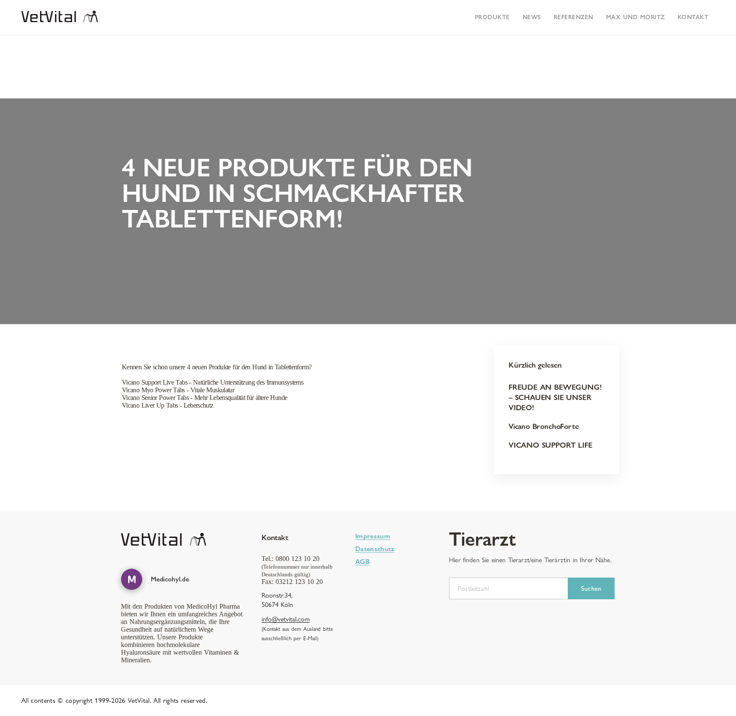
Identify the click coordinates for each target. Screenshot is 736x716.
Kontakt (693, 17)
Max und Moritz (635, 17)
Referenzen (573, 17)
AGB (362, 561)
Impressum (372, 536)
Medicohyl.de (170, 579)
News (532, 17)
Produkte (492, 17)
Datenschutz (374, 549)
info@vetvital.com (286, 619)
